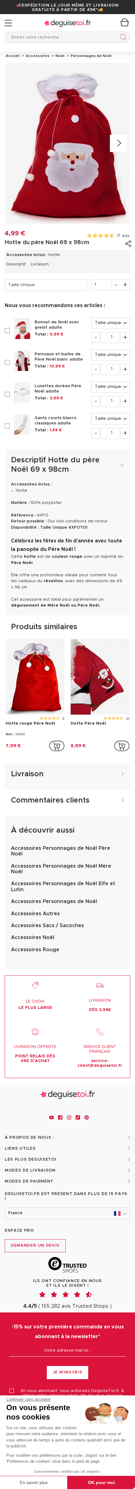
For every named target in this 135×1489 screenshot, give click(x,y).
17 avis (123, 236)
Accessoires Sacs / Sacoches (47, 925)
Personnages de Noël (90, 56)
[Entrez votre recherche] (122, 38)
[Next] (118, 143)
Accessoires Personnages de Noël (54, 901)
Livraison (40, 264)
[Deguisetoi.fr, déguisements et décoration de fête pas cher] (67, 23)
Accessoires (37, 56)
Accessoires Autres (35, 913)
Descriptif (16, 264)
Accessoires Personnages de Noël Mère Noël (61, 869)
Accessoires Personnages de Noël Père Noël (60, 851)
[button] (67, 1213)
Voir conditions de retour (82, 521)
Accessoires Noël (32, 937)
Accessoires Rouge (35, 949)
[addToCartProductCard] (56, 746)
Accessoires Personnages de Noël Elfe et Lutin (63, 886)
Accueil (12, 56)
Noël (59, 56)
